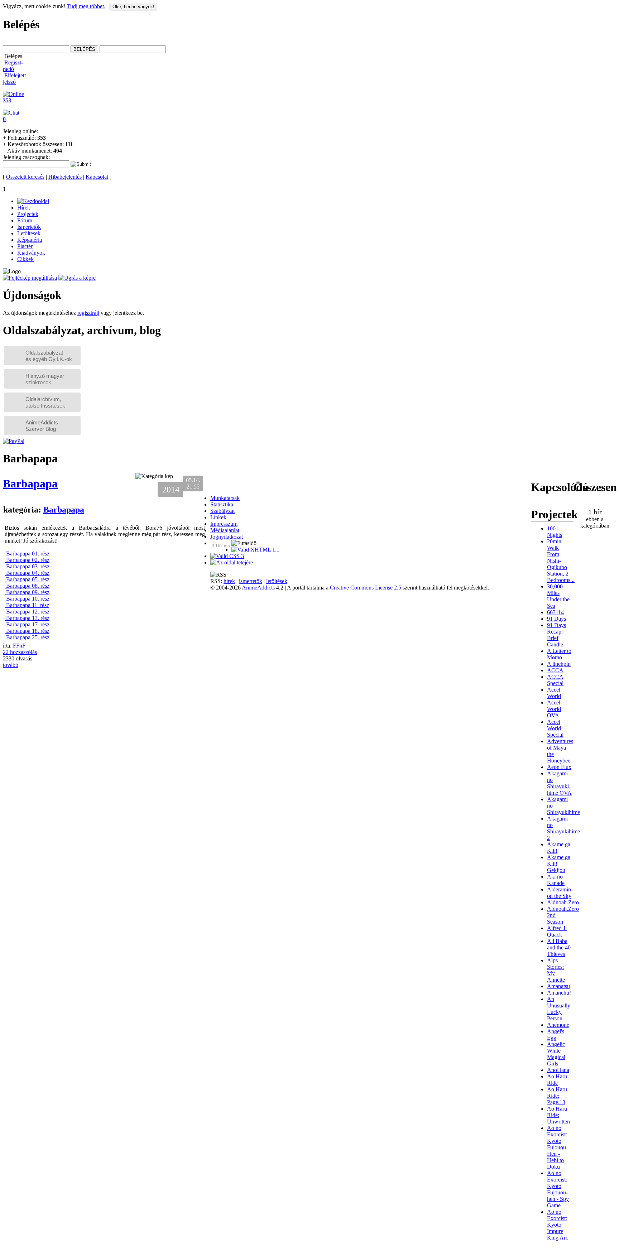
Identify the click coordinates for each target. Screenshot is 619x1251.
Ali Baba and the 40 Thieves (559, 947)
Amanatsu (558, 986)
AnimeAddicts (258, 587)
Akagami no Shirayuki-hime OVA (559, 783)
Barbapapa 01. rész (27, 553)
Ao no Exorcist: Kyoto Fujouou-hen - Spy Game (558, 1189)
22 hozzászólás (20, 652)
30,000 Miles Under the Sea (558, 596)
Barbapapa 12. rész (27, 611)
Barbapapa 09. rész (27, 592)
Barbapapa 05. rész (27, 579)
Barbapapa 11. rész (27, 605)
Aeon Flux (559, 767)
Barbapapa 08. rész (27, 586)
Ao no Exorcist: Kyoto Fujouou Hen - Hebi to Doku (557, 1147)
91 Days (556, 619)
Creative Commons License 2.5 (365, 587)
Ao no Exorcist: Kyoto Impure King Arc (557, 1225)
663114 (555, 612)
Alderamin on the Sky (559, 892)
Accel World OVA (554, 708)
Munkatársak (225, 498)
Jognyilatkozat (226, 537)
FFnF (19, 646)
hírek (229, 581)
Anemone (558, 1025)
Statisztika (221, 504)
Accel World (554, 693)
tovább (10, 665)
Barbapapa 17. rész (27, 624)
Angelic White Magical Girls (556, 1054)
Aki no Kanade (556, 880)
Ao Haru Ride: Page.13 (557, 1095)
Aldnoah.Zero (563, 902)
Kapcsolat (97, 177)
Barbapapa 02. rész (27, 560)
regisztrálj (88, 313)
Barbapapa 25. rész (27, 637)
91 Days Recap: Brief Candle (556, 635)
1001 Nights (554, 531)
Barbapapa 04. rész (27, 573)
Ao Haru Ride (557, 1079)
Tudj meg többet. (86, 6)
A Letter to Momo (559, 654)
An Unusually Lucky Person (558, 1008)
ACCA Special (555, 680)
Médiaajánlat (224, 530)
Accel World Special (555, 728)
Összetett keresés (25, 177)
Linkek (218, 517)
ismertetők (250, 581)
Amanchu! (559, 993)
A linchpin (559, 664)
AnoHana (558, 1070)
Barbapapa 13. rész (27, 618)
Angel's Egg (555, 1034)
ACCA (555, 670)
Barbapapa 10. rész (27, 599)
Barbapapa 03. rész (27, 566)
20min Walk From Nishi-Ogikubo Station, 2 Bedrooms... (561, 560)
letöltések (276, 581)
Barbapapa (30, 483)
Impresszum (223, 524)
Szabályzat (222, 511)
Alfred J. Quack (557, 931)
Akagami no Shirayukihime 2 (563, 828)
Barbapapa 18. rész (27, 631)
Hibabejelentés (65, 177)
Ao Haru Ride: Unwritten (558, 1115)
